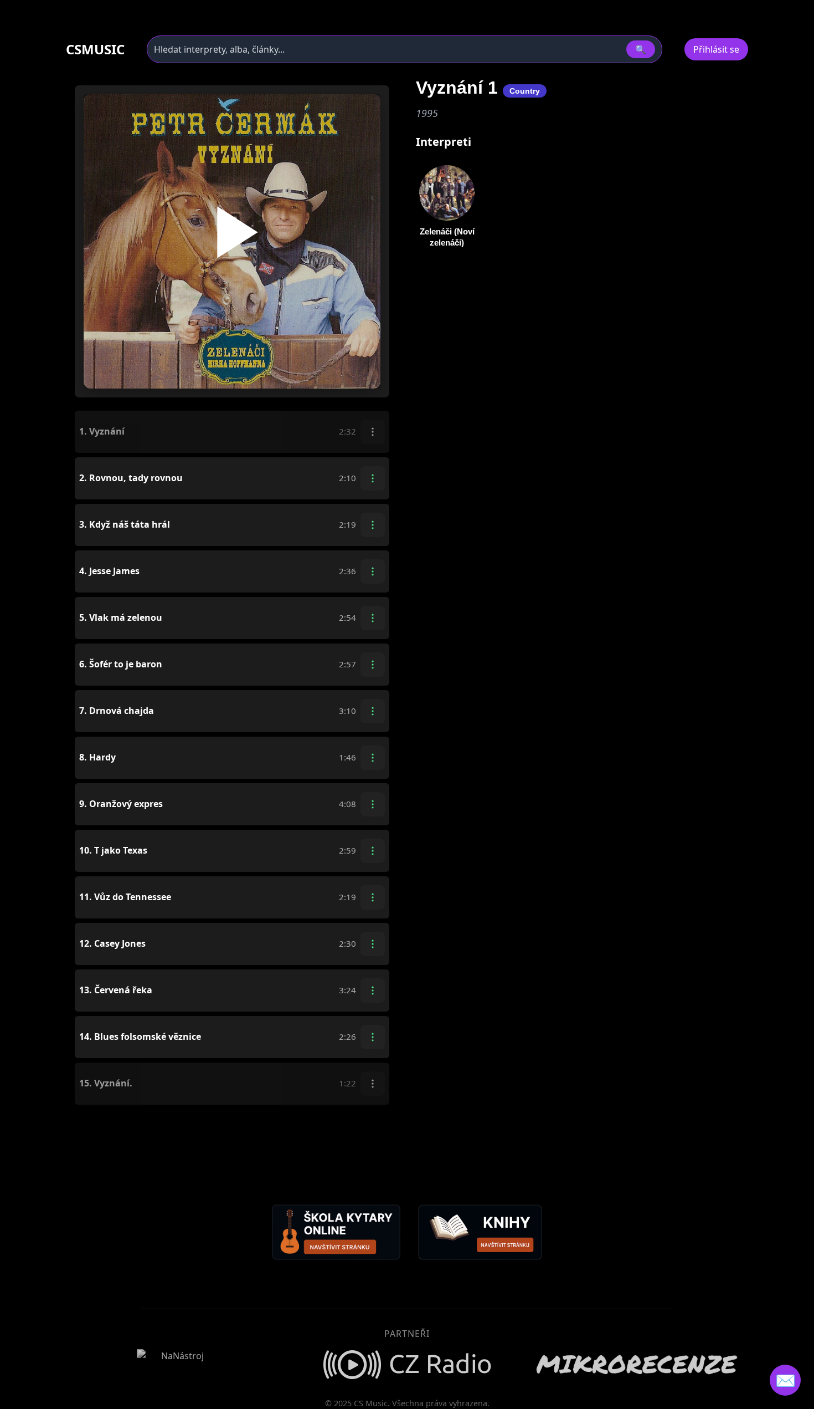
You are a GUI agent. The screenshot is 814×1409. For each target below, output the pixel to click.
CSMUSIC (95, 49)
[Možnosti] (372, 432)
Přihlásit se (716, 49)
